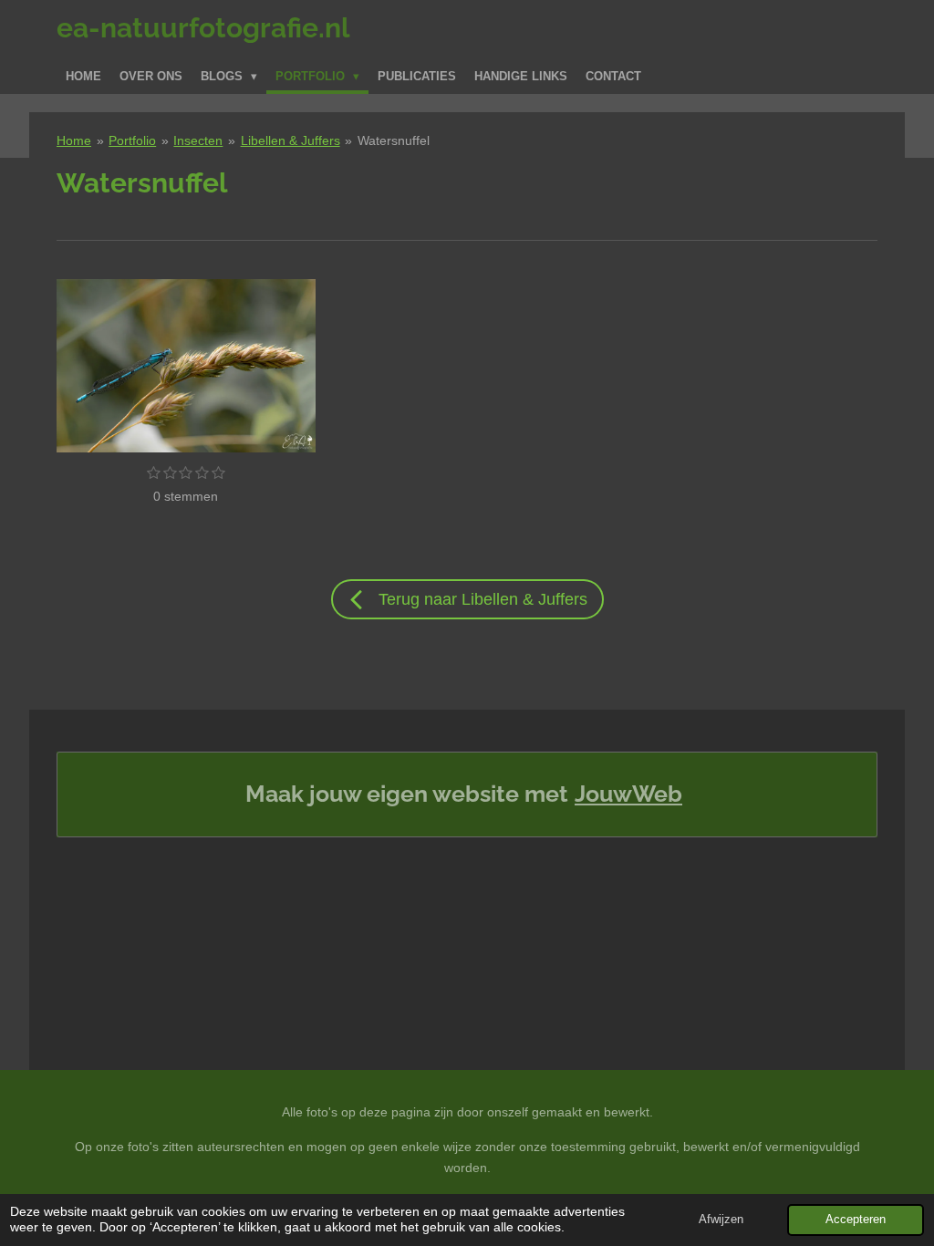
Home (74, 140)
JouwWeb (628, 793)
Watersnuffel (394, 140)
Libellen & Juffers (290, 140)
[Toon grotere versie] (186, 365)
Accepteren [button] (855, 1219)
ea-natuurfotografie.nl (203, 28)
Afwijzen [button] (721, 1219)
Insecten (198, 140)
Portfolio (132, 140)
